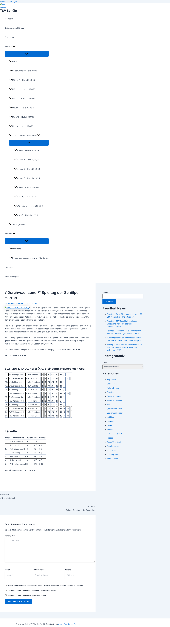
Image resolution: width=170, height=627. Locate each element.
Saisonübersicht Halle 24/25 (24, 71)
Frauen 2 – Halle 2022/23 (28, 187)
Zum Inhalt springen (8, 1)
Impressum (9, 267)
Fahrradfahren (113, 388)
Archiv (104, 363)
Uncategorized (113, 454)
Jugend (110, 421)
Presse (110, 438)
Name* (7, 570)
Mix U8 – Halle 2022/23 (27, 215)
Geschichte (9, 37)
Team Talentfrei (114, 442)
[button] (13, 46)
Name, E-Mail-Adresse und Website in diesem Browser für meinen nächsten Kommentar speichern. (46, 585)
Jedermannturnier (114, 413)
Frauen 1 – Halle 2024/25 (23, 108)
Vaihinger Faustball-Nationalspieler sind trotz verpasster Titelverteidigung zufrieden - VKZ (124, 347)
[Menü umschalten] (27, 54)
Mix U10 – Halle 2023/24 (28, 197)
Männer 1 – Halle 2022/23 (28, 160)
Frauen (110, 404)
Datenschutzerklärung (14, 28)
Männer (110, 429)
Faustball (8, 46)
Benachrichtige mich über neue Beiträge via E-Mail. (27, 595)
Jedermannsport (12, 276)
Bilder (14, 61)
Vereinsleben (112, 458)
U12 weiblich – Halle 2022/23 (30, 206)
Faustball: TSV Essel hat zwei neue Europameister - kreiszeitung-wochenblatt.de (122, 324)
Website (68, 570)
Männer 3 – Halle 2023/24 (28, 178)
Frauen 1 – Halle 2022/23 (28, 150)
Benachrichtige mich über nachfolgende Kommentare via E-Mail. (32, 590)
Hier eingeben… (10, 536)
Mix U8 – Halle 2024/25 (22, 126)
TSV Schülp (8, 10)
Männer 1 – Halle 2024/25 (23, 80)
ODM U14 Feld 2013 (115, 434)
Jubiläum (111, 417)
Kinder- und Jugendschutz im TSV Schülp (30, 258)
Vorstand (8, 233)
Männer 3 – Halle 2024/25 (23, 98)
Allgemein (111, 379)
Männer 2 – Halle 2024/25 (23, 89)
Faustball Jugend (114, 396)
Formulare (16, 249)
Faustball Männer (114, 400)
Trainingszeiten (18, 224)
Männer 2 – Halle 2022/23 (28, 169)
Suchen (105, 292)
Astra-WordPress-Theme (69, 624)
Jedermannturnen (114, 409)
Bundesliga (112, 384)
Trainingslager (113, 446)
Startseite (9, 19)
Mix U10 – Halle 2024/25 (23, 117)
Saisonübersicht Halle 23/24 (24, 135)
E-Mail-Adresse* (39, 570)
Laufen (110, 425)
